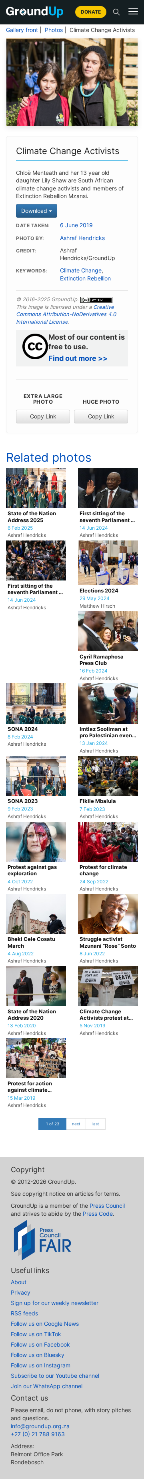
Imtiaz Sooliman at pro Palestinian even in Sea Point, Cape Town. (106, 732)
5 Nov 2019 (92, 1026)
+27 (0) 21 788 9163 (38, 1434)
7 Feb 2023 (92, 809)
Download (35, 210)
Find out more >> (78, 358)
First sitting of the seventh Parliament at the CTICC (108, 517)
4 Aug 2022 (21, 954)
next (76, 1123)
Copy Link (43, 416)
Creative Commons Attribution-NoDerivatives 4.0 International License (66, 314)
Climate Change (81, 270)
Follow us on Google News (45, 1323)
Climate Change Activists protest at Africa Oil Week (104, 1015)
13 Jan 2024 (94, 743)
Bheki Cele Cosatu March (31, 942)
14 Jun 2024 (94, 528)
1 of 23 (52, 1123)
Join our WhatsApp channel (46, 1386)
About (18, 1282)
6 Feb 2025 (20, 528)
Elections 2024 (99, 591)
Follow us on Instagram (40, 1365)
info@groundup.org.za (40, 1426)
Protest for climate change (103, 870)
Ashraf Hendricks (82, 238)
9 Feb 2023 (20, 809)
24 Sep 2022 (94, 882)
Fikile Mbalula (98, 801)
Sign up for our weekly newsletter (54, 1302)
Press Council (107, 1205)
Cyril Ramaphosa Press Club (102, 660)
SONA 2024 (23, 729)
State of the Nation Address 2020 (32, 1015)
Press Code (98, 1213)
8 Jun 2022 (92, 954)
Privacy (20, 1292)
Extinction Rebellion (85, 278)
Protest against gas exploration (32, 870)
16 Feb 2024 (94, 671)
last (95, 1123)
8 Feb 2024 (20, 737)
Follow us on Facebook (40, 1344)
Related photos (49, 457)
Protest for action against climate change (30, 1087)
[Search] (116, 12)
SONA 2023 (23, 801)
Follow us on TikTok (36, 1334)
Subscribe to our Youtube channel (55, 1375)
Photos (54, 30)
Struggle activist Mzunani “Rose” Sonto (108, 942)
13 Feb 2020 (22, 1026)
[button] (133, 12)
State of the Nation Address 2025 (32, 516)
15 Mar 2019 (21, 1098)
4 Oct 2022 (20, 882)
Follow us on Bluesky (37, 1354)
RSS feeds (24, 1313)
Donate (91, 12)
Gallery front (22, 30)
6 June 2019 (76, 225)
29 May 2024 (95, 598)
